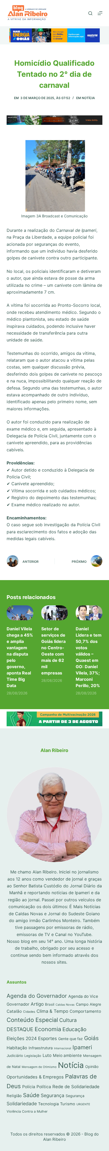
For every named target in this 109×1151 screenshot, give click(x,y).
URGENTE (83, 1104)
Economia (48, 1029)
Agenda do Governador (37, 996)
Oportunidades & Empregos (35, 1077)
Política (44, 1086)
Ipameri (82, 1047)
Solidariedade (22, 1103)
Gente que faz (70, 1038)
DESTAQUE (20, 1029)
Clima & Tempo (52, 1011)
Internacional (62, 1048)
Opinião (91, 1066)
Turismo (67, 1104)
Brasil (49, 1004)
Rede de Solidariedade (75, 1086)
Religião (14, 1095)
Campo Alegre (88, 1004)
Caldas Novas (65, 1004)
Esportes (47, 1038)
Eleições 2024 (22, 1038)
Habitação (17, 1047)
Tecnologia (48, 1104)
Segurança (52, 1095)
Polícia (28, 1086)
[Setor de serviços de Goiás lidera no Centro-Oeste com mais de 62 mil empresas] (54, 612)
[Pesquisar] (90, 13)
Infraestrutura (41, 1048)
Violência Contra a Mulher (27, 1111)
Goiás (91, 1038)
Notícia (88, 98)
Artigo (37, 1004)
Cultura (68, 1020)
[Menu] (100, 13)
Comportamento (85, 1011)
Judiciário (15, 1055)
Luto (47, 1055)
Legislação (32, 1056)
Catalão (14, 1011)
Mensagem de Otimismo (39, 1067)
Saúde (31, 1095)
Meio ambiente (67, 1055)
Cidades (29, 1012)
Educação (74, 1029)
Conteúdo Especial (32, 1019)
